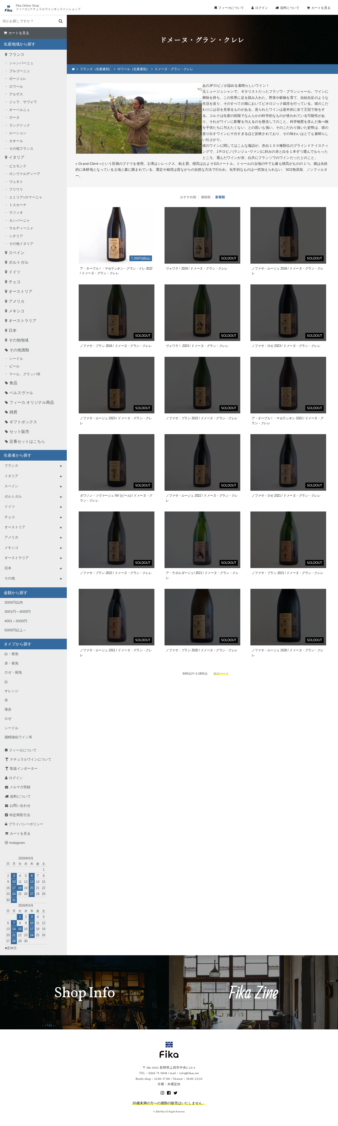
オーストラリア (22, 321)
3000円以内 (13, 602)
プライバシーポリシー (26, 824)
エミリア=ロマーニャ (25, 197)
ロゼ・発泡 (13, 672)
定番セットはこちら (27, 441)
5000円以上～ (15, 630)
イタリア (16, 157)
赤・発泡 (11, 663)
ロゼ (7, 719)
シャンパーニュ (21, 63)
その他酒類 (19, 350)
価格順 (206, 197)
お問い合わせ (20, 805)
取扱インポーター (24, 768)
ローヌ (14, 117)
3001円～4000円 (17, 612)
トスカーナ (17, 205)
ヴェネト (16, 182)
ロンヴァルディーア (24, 174)
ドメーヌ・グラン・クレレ (174, 69)
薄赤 (7, 709)
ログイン (261, 8)
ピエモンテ (17, 166)
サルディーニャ (21, 228)
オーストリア (20, 291)
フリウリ (16, 189)
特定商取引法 (19, 815)
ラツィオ (16, 212)
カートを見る (321, 8)
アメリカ (16, 301)
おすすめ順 (188, 197)
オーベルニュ (19, 110)
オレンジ (11, 691)
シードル (16, 359)
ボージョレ (17, 79)
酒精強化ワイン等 (18, 737)
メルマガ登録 (20, 787)
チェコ (15, 282)
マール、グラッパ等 (24, 374)
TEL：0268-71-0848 (153, 1073)
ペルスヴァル (21, 393)
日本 (13, 330)
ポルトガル (18, 262)
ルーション (17, 133)
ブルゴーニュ (19, 71)
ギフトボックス (23, 422)
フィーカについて (231, 8)
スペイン (16, 253)
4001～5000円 (15, 621)
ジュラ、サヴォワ (23, 102)
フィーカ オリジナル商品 (31, 402)
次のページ (221, 673)
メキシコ (16, 311)
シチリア (16, 236)
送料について (289, 8)
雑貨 (13, 412)
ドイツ (15, 272)
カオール (16, 141)
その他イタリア (21, 244)
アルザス (16, 94)
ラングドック (19, 125)
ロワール (16, 86)
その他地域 (18, 340)
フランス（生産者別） (96, 69)
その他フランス (21, 148)
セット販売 (19, 431)
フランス (16, 54)
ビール (14, 366)
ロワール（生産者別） (133, 69)
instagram (17, 843)
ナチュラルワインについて (30, 759)
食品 (13, 383)
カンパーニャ (19, 220)
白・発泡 (11, 654)
